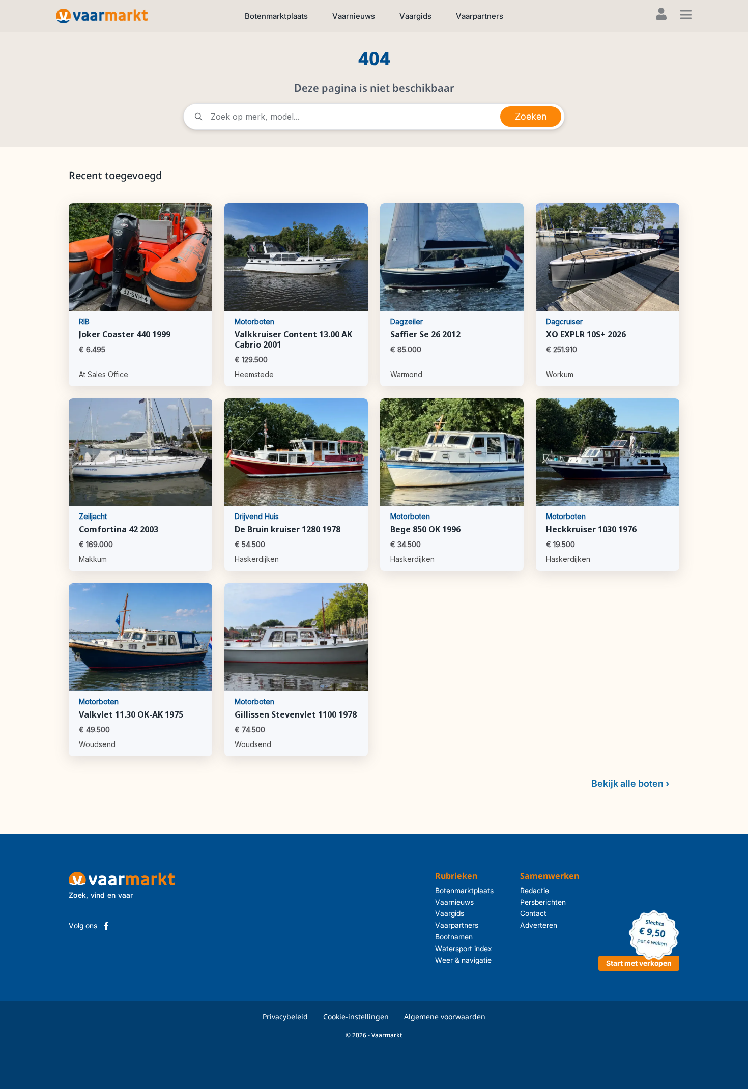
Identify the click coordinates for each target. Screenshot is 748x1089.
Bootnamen (454, 936)
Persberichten (543, 902)
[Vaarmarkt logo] (102, 15)
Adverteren (538, 925)
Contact (533, 913)
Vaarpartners (479, 16)
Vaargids (415, 16)
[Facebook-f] (106, 926)
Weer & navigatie (463, 960)
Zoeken (530, 116)
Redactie (534, 890)
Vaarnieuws (353, 16)
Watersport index (463, 948)
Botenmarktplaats (276, 16)
